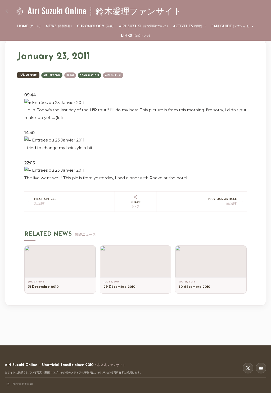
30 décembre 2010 (194, 287)
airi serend (51, 75)
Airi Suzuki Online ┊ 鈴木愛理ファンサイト (105, 10)
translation (89, 75)
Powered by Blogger (22, 384)
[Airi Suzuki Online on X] (248, 368)
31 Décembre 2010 (43, 287)
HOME (28, 26)
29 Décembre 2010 (119, 287)
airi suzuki (113, 75)
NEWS (59, 26)
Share (135, 204)
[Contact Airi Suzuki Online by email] (261, 368)
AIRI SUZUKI (143, 26)
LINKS (135, 36)
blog (70, 75)
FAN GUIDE (232, 26)
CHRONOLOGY (95, 26)
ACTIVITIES (189, 26)
